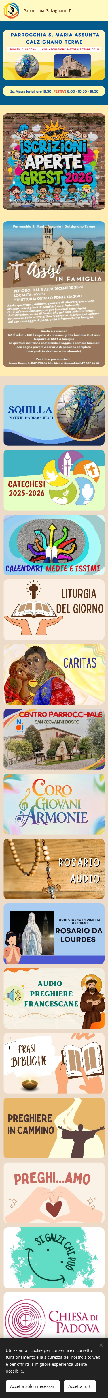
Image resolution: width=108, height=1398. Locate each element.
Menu (99, 10)
